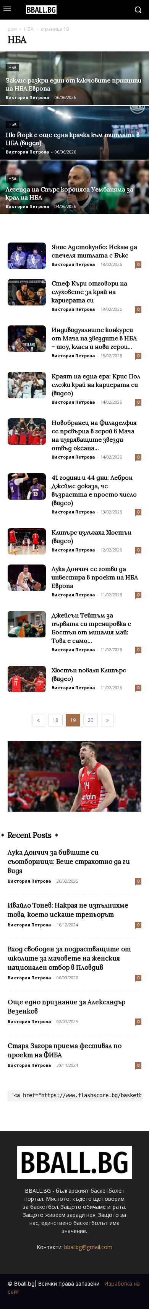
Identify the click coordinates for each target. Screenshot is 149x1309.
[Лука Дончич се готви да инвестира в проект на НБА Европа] (27, 578)
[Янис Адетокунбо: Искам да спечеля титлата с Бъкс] (27, 256)
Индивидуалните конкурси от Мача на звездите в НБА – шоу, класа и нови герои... (94, 338)
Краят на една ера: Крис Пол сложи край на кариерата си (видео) (96, 384)
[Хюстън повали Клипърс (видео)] (27, 679)
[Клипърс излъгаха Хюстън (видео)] (27, 541)
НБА (29, 29)
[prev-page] (38, 720)
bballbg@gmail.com (88, 1247)
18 (55, 720)
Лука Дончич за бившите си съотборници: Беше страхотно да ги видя (69, 861)
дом (12, 29)
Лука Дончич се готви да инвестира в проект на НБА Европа (95, 577)
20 (90, 720)
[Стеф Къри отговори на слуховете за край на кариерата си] (27, 292)
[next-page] (107, 720)
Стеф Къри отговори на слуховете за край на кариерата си (89, 291)
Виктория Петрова (27, 97)
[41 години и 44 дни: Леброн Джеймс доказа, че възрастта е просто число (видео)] (27, 486)
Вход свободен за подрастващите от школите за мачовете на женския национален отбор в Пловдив (69, 958)
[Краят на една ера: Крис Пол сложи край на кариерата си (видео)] (27, 385)
